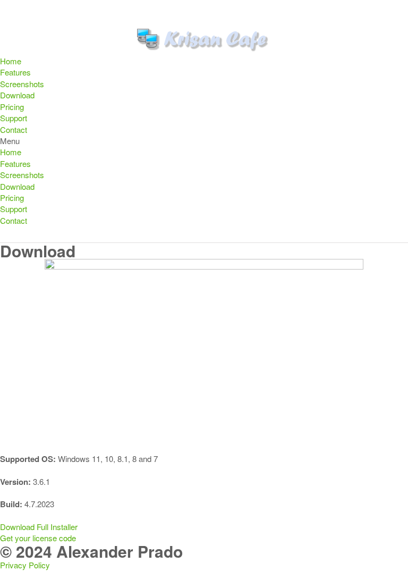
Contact (13, 129)
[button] (204, 140)
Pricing (12, 106)
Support (13, 117)
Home (10, 60)
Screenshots (22, 83)
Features (15, 72)
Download (17, 94)
